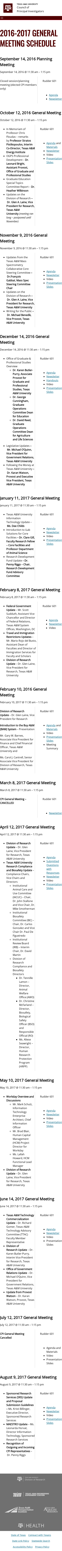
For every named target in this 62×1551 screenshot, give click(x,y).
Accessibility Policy (23, 1546)
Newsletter (55, 99)
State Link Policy (20, 1540)
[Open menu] (2, 18)
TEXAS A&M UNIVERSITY (27, 4)
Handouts (52, 380)
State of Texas (18, 1535)
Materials (52, 147)
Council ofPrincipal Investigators (30, 9)
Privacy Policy (42, 1546)
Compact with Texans (39, 1535)
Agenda (53, 95)
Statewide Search (41, 1540)
